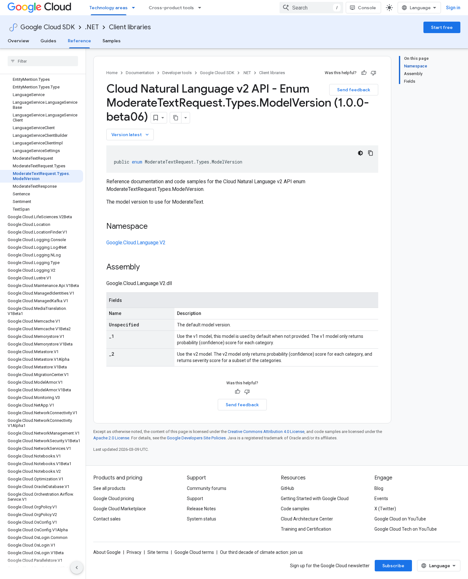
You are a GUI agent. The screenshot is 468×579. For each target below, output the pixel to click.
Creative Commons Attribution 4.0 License (266, 431)
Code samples (295, 508)
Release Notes (201, 508)
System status (201, 518)
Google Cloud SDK (47, 27)
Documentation (140, 72)
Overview (18, 41)
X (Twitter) (385, 508)
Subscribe (393, 566)
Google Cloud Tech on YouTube (405, 529)
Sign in (453, 7)
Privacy (134, 552)
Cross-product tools (171, 7)
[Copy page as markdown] (175, 117)
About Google (107, 552)
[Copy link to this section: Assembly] (146, 267)
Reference (79, 41)
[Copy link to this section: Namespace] (154, 227)
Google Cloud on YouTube (400, 518)
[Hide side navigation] (76, 567)
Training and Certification (306, 529)
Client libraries (130, 27)
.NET (92, 27)
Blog (378, 488)
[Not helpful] (373, 73)
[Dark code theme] (360, 153)
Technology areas (108, 7)
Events (381, 498)
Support (195, 498)
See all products (109, 488)
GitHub (287, 488)
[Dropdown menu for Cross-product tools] (201, 7)
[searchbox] (43, 61)
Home (111, 72)
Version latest (130, 134)
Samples (112, 41)
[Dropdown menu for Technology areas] (135, 7)
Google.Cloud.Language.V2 (136, 243)
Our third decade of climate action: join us (261, 552)
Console (367, 7)
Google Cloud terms (194, 552)
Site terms (157, 552)
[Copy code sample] (370, 153)
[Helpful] (364, 73)
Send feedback (353, 90)
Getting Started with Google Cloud (315, 498)
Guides (48, 41)
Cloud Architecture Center (307, 518)
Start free (442, 27)
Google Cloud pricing (113, 498)
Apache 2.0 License (111, 438)
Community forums (206, 488)
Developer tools (177, 72)
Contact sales (107, 518)
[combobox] (311, 7)
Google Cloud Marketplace (119, 508)
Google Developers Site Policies (196, 438)
